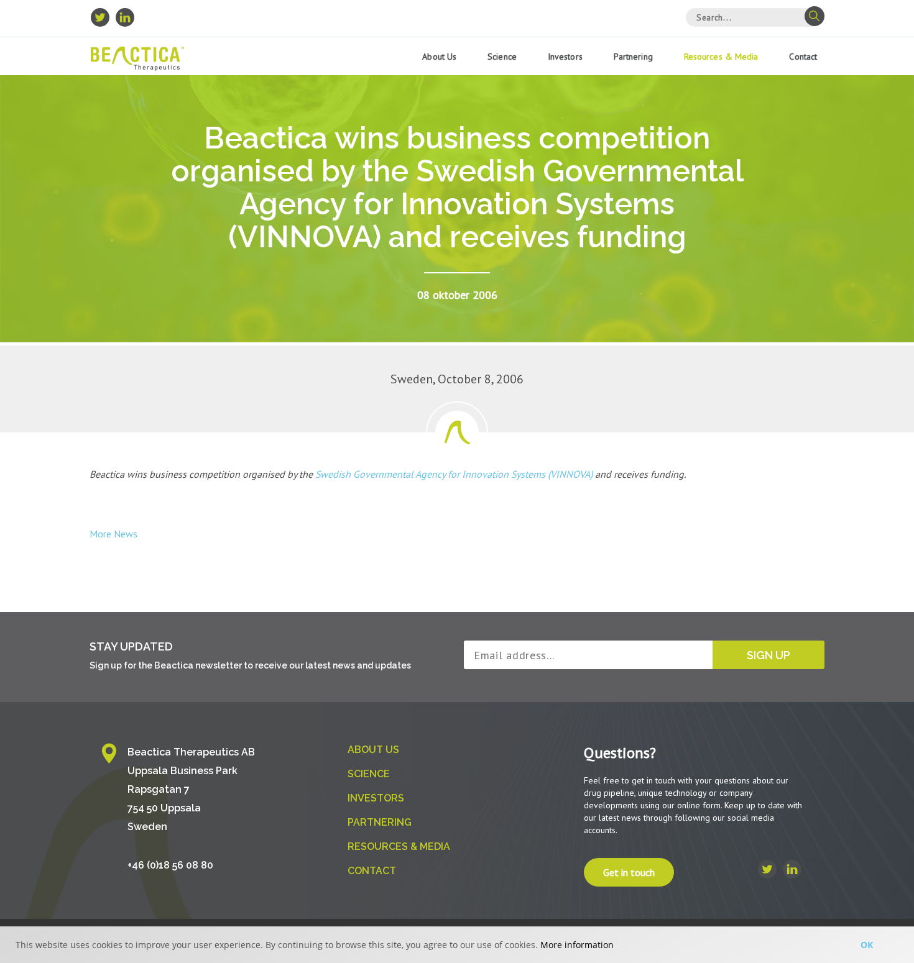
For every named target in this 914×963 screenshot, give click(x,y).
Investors (565, 56)
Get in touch (629, 872)
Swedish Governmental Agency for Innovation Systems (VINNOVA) (453, 474)
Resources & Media (721, 56)
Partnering (633, 56)
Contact (803, 56)
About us (439, 56)
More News (113, 533)
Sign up (768, 655)
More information (577, 945)
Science (502, 56)
